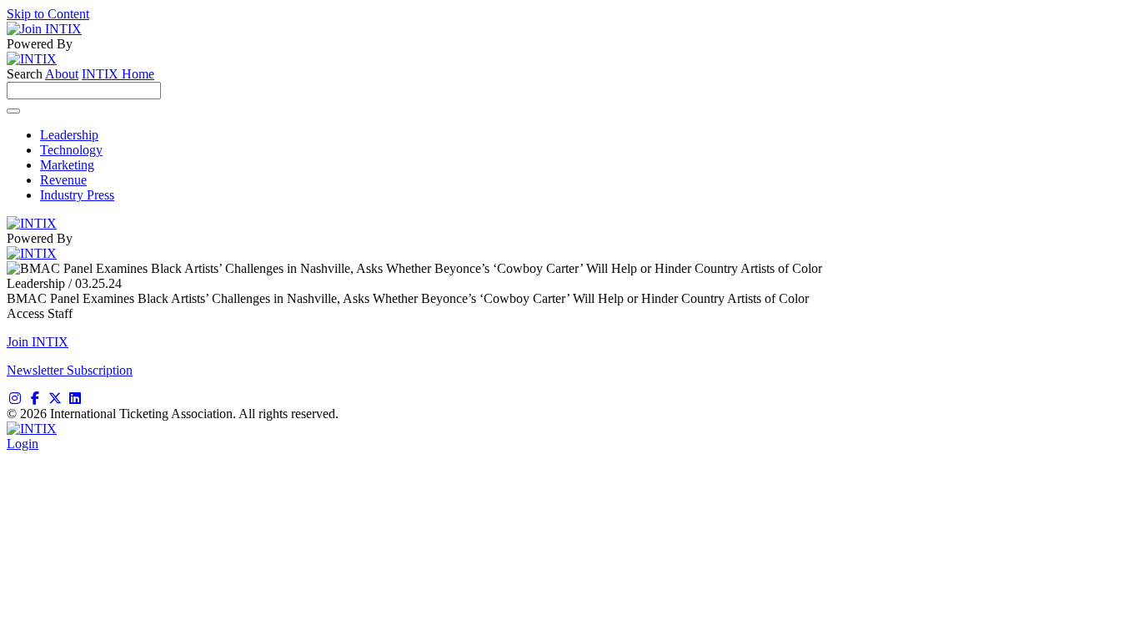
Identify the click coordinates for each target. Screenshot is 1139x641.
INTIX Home (118, 74)
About (61, 74)
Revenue (63, 180)
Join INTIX (37, 342)
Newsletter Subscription (70, 370)
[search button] (13, 111)
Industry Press (77, 195)
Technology (71, 150)
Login (22, 444)
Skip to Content (48, 14)
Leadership (69, 135)
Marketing (67, 165)
